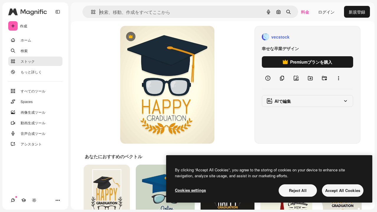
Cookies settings (190, 190)
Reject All (298, 190)
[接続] (13, 200)
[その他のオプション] (338, 78)
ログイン (326, 12)
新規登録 (357, 12)
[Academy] (23, 200)
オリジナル (161, 37)
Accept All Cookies (342, 190)
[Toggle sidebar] (57, 11)
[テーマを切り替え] (34, 200)
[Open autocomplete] (91, 12)
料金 (305, 12)
